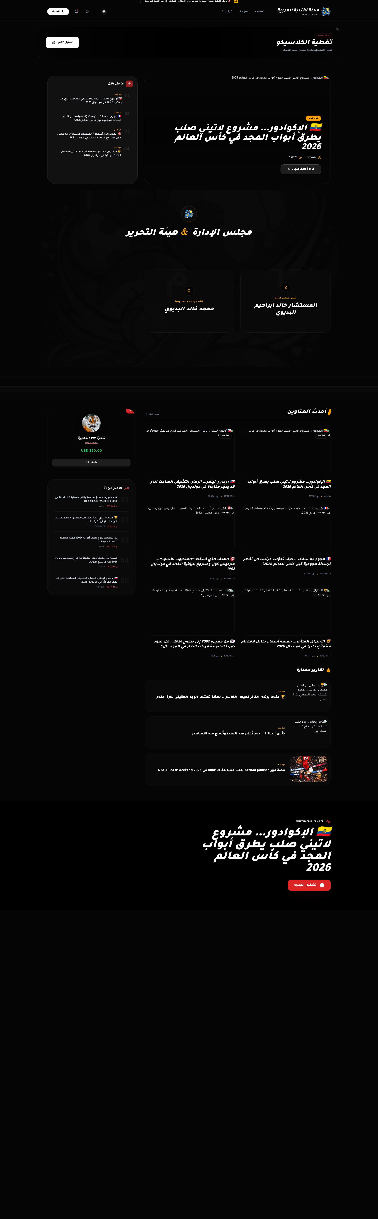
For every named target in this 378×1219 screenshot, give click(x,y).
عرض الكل (153, 414)
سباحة (243, 11)
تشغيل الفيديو (305, 885)
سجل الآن (65, 42)
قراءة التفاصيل (303, 169)
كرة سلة (227, 11)
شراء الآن (91, 462)
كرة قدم (260, 11)
